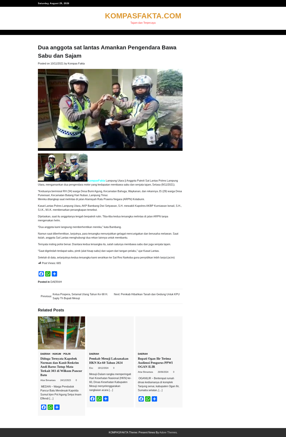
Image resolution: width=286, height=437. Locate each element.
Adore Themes (168, 432)
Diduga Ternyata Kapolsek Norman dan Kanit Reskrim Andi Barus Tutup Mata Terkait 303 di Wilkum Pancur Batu (61, 367)
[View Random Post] (239, 32)
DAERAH (56, 281)
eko (91, 368)
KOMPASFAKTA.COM (143, 16)
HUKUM (56, 354)
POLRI (67, 354)
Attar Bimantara (47, 380)
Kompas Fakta (76, 63)
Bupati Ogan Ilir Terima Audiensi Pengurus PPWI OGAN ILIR (155, 363)
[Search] (245, 32)
